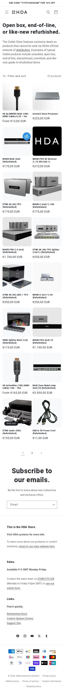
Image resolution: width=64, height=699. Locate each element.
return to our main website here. (37, 546)
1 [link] (23, 453)
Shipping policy (33, 686)
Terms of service (30, 681)
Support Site (14, 623)
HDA (18, 675)
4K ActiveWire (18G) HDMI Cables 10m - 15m (16, 387)
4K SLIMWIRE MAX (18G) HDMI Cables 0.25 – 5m (16, 115)
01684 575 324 (46, 579)
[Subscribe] (53, 505)
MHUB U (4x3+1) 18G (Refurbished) (43, 205)
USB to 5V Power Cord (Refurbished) (44, 432)
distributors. (23, 50)
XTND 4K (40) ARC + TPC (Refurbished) (15, 296)
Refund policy (12, 681)
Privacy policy (49, 675)
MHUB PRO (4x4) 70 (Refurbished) (43, 341)
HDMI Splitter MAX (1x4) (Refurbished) (15, 341)
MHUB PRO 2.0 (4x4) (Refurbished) (13, 251)
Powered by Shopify (30, 675)
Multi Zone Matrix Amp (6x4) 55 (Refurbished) (44, 387)
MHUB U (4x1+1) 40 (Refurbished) (43, 296)
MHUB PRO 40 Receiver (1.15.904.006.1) (45, 160)
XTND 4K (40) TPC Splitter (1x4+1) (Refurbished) (46, 251)
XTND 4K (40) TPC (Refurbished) (12, 205)
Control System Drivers (20, 618)
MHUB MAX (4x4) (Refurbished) (11, 160)
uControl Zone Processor (45, 114)
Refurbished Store (17, 614)
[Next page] (41, 453)
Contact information (51, 681)
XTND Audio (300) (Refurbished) (12, 432)
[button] (7, 12)
